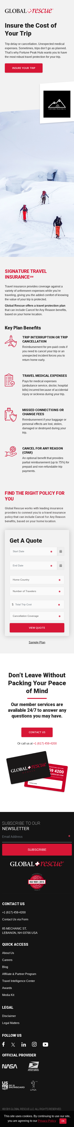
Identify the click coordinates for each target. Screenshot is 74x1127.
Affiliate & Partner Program (19, 973)
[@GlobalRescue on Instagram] (35, 1044)
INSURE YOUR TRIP (23, 68)
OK (62, 1121)
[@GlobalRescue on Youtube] (46, 1044)
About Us (8, 952)
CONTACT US (37, 732)
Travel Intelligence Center (18, 980)
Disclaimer (9, 1015)
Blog (5, 966)
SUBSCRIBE (37, 849)
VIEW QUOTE (37, 627)
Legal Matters (10, 1022)
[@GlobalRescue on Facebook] (4, 1044)
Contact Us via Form (15, 919)
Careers (7, 959)
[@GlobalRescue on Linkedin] (25, 1044)
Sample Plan (37, 642)
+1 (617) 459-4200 (45, 743)
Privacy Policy (47, 1120)
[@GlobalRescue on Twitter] (14, 1045)
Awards (7, 987)
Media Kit (8, 994)
